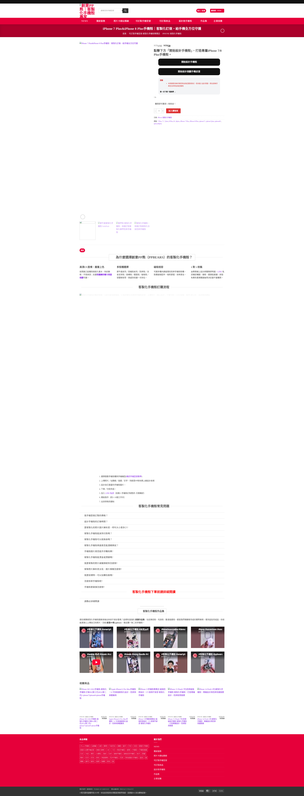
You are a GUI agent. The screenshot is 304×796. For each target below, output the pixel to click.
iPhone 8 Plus (194, 121)
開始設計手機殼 (189, 62)
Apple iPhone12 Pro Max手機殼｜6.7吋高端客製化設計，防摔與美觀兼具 (118, 721)
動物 (105, 746)
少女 (113, 750)
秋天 (138, 754)
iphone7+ (202, 121)
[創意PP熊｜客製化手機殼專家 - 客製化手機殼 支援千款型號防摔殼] (87, 11)
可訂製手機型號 (143, 21)
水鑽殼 (98, 754)
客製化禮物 (100, 750)
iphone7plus (210, 121)
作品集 (203, 21)
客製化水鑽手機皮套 (87, 750)
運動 (81, 761)
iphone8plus (158, 124)
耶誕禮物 (105, 758)
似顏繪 (94, 746)
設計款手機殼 (185, 21)
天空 (129, 746)
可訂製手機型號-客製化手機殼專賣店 (144, 34)
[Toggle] (82, 515)
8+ (174, 121)
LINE (220, 272)
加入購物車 (173, 111)
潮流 (104, 754)
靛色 (92, 761)
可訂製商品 (164, 21)
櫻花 (92, 754)
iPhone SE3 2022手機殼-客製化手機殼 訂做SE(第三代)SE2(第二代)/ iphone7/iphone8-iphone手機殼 (89, 723)
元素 (100, 746)
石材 (110, 754)
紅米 (87, 758)
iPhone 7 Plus (184, 121)
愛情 (128, 750)
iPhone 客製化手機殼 (171, 34)
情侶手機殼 (121, 750)
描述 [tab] (82, 250)
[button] (201, 11)
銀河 (87, 761)
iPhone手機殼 (84, 746)
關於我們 (83, 789)
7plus (166, 121)
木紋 (87, 754)
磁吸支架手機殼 (129, 754)
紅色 (92, 758)
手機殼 (134, 750)
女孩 (135, 746)
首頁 (124, 34)
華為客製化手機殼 (131, 758)
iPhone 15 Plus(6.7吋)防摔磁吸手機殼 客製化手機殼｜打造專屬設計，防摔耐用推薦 (177, 722)
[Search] (125, 10)
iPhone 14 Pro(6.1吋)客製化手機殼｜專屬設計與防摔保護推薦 (207, 721)
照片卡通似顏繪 (121, 21)
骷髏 (103, 761)
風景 (97, 761)
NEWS (84, 21)
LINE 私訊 (109, 493)
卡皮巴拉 (112, 746)
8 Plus (171, 121)
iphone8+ (218, 121)
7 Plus (160, 121)
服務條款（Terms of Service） (98, 789)
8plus (178, 121)
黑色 (108, 761)
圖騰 (119, 746)
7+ (163, 121)
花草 (121, 758)
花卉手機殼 (114, 758)
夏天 (124, 746)
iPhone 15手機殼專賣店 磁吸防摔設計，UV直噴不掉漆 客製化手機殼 (147, 721)
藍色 (141, 758)
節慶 (143, 754)
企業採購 (218, 21)
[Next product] (222, 30)
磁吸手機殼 (118, 754)
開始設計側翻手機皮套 (189, 71)
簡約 (81, 758)
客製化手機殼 (143, 746)
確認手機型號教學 (134, 476)
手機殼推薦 (143, 750)
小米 (107, 750)
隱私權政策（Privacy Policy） (122, 789)
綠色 (97, 758)
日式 (81, 754)
